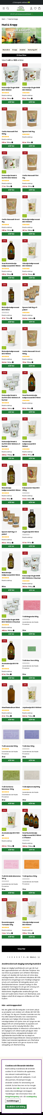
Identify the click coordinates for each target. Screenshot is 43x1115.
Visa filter (22, 55)
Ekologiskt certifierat (21, 2)
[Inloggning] (31, 8)
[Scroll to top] (21, 1113)
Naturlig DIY (32, 50)
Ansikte (22, 50)
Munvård (6, 50)
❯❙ (39, 957)
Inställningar (13, 1101)
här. (18, 1088)
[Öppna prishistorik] (12, 98)
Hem (3, 19)
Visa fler (21, 949)
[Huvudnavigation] (4, 8)
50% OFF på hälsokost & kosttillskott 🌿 (21, 14)
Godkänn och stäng (16, 1106)
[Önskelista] (35, 8)
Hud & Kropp (13, 19)
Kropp (14, 50)
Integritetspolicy (12, 1097)
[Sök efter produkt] (8, 8)
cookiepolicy (31, 1097)
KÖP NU (32, 322)
